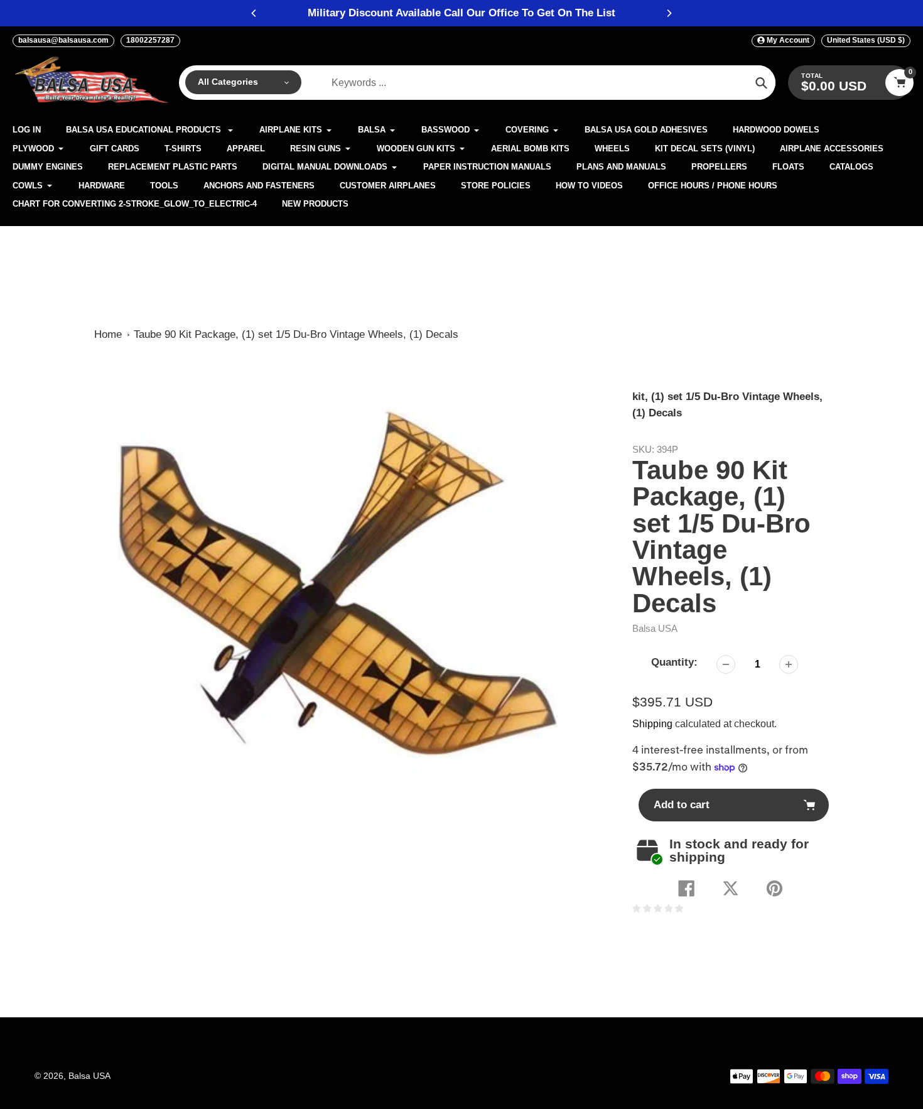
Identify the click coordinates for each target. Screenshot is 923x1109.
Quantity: (674, 662)
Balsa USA (654, 628)
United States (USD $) (866, 40)
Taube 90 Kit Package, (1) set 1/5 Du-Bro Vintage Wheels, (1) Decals (296, 334)
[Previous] (254, 13)
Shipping (652, 723)
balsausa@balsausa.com (63, 40)
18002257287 (150, 40)
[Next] (668, 13)
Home (108, 334)
